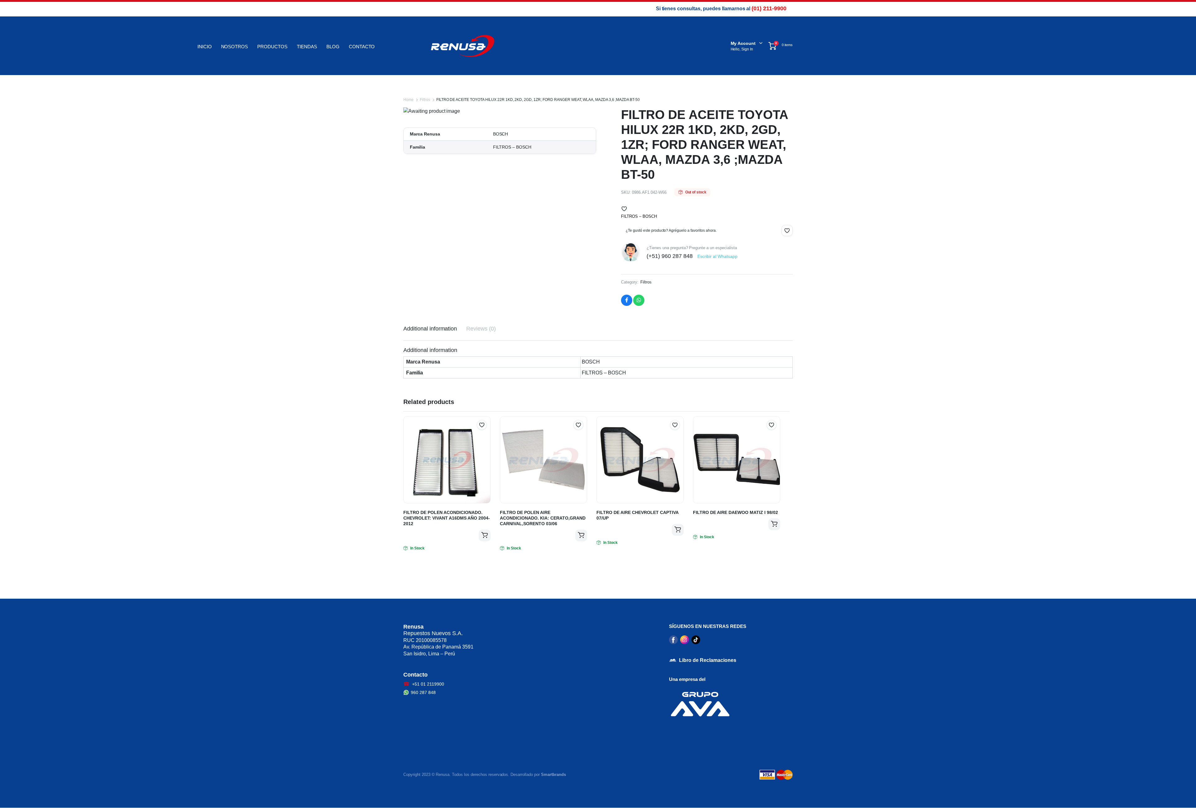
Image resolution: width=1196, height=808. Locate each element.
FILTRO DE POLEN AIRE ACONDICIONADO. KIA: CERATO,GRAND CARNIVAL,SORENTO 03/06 (543, 518)
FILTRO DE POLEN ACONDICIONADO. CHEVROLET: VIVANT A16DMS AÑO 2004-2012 (446, 518)
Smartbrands (553, 774)
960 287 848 (423, 692)
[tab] (430, 329)
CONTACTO (362, 46)
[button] (624, 209)
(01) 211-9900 (769, 8)
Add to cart (485, 535)
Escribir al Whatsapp (717, 256)
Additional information (430, 329)
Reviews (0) (481, 329)
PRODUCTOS (272, 46)
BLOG (332, 46)
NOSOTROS (234, 46)
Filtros (425, 99)
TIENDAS (307, 46)
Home (408, 99)
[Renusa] (462, 46)
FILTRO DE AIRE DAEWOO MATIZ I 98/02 (735, 512)
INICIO (204, 46)
